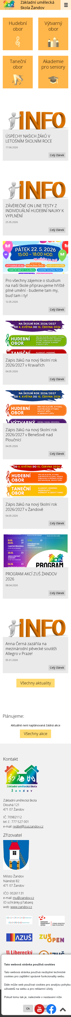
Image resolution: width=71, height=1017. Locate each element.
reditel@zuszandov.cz (28, 826)
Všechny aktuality (35, 683)
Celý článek (57, 155)
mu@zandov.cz (23, 898)
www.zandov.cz (21, 907)
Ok (28, 1008)
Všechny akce (35, 733)
